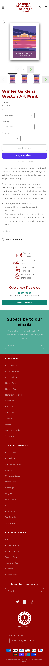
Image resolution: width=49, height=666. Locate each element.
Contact (9, 569)
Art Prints (10, 458)
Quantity (6, 133)
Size (4, 110)
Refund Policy (12, 551)
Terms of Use (11, 563)
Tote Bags (10, 523)
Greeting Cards (12, 476)
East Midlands (12, 365)
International (11, 377)
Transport (10, 418)
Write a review (24, 302)
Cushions (9, 470)
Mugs (8, 505)
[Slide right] (30, 69)
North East (10, 383)
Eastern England (13, 371)
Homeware (10, 482)
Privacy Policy (12, 545)
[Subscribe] (41, 346)
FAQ (7, 539)
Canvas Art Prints (13, 464)
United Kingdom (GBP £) (23, 640)
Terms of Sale (12, 557)
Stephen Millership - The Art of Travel (23, 659)
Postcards (10, 511)
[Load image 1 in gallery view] (12, 79)
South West (11, 412)
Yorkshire (9, 436)
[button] (3, 7)
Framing (6, 122)
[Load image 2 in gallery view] (24, 79)
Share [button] (8, 231)
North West (11, 389)
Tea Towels (10, 517)
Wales (8, 424)
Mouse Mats (11, 499)
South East (10, 406)
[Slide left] (18, 69)
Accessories (11, 452)
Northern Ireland (13, 395)
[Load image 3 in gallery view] (36, 79)
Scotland (9, 401)
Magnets (9, 493)
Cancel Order (11, 575)
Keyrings (9, 488)
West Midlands (12, 430)
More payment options (24, 162)
